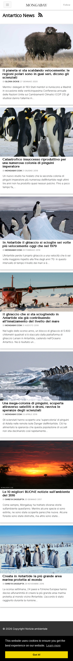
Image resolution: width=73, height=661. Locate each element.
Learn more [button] (53, 645)
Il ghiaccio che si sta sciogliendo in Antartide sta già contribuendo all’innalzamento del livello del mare (30, 317)
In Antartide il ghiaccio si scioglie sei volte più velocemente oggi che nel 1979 (36, 244)
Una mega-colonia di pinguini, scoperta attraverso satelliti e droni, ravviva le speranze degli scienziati (32, 406)
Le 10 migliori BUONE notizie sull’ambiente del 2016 (36, 493)
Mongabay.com (13, 170)
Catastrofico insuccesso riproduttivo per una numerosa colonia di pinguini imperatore (34, 162)
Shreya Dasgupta (14, 499)
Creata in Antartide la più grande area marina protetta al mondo (32, 578)
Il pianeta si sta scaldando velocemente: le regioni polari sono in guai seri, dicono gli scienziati (36, 73)
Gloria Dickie (12, 81)
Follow (66, 5)
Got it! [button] (36, 654)
